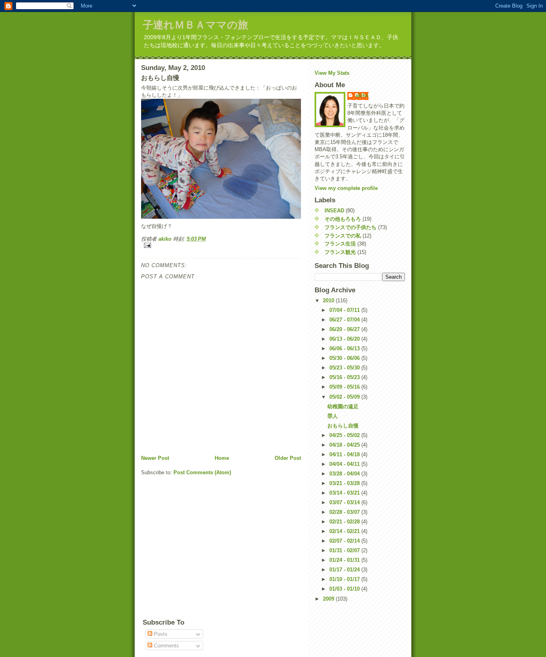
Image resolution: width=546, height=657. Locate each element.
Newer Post (155, 458)
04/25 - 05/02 (345, 435)
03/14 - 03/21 (345, 493)
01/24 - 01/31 (345, 560)
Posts (159, 634)
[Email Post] (221, 245)
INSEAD (334, 211)
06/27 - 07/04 (345, 320)
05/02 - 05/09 (345, 397)
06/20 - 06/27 (345, 329)
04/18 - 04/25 (345, 445)
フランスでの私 (343, 236)
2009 (329, 599)
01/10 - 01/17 (345, 579)
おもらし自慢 (343, 426)
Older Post (288, 458)
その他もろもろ (343, 219)
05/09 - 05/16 (345, 387)
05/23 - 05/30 (345, 368)
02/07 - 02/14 (345, 541)
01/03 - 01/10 (345, 589)
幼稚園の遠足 (343, 406)
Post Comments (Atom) (202, 472)
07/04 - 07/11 (345, 310)
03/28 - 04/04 (345, 474)
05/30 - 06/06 (345, 358)
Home (222, 458)
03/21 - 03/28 (345, 483)
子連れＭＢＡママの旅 (195, 25)
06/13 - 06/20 (345, 339)
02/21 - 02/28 (345, 522)
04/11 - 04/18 (345, 454)
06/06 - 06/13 (345, 348)
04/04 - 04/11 (345, 464)
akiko (362, 95)
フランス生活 (340, 244)
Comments (165, 646)
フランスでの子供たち (351, 227)
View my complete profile (346, 188)
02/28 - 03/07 (345, 512)
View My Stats (332, 73)
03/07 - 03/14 (345, 502)
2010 (329, 301)
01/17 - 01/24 (345, 570)
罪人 (332, 416)
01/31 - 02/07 (345, 550)
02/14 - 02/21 (345, 531)
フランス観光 (340, 252)
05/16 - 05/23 (345, 377)
